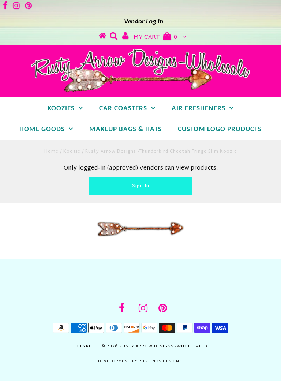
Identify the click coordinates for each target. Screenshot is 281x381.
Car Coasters (123, 108)
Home (51, 152)
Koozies (61, 108)
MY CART (155, 37)
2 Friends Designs (160, 361)
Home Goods (42, 129)
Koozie (71, 152)
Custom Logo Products (220, 129)
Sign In (140, 186)
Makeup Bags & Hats (125, 129)
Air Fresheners (198, 108)
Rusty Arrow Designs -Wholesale (161, 346)
